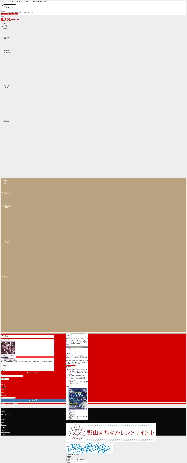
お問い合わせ (14, 14)
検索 (67, 345)
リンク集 (3, 434)
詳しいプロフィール (71, 365)
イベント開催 (4, 357)
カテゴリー (68, 335)
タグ (67, 338)
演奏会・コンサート (6, 414)
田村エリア (3, 392)
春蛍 (6, 358)
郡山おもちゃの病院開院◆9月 (76, 375)
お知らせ (3, 384)
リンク (5, 5)
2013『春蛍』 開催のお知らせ (9, 360)
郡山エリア (3, 387)
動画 (2, 416)
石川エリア (3, 395)
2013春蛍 (3, 358)
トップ (2, 381)
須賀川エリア (4, 389)
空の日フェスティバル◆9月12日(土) (78, 377)
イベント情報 (5, 14)
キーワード (68, 334)
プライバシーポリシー (9, 7)
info (4, 370)
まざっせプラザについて (10, 4)
